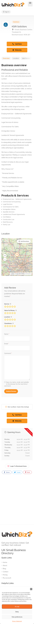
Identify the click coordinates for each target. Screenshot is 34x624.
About (5, 565)
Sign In (7, 12)
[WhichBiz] (13, 4)
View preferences (17, 617)
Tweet (18, 472)
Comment (8, 353)
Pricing (5, 575)
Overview (6, 58)
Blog (4, 568)
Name (6, 334)
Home (5, 562)
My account (7, 578)
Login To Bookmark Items (18, 466)
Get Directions (25, 241)
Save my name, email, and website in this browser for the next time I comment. (16, 384)
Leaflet (12, 273)
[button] (31, 589)
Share (8, 472)
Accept (17, 606)
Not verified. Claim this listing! (18, 407)
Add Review (26, 58)
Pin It (28, 472)
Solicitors (16, 22)
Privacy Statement (17, 621)
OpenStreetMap (20, 273)
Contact (5, 572)
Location (16, 58)
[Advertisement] (17, 501)
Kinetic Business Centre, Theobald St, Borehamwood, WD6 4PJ (22, 32)
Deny (17, 612)
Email (6, 344)
